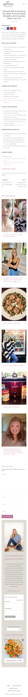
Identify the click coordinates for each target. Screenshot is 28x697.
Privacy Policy (14, 688)
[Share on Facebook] (8, 28)
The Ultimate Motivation (11, 323)
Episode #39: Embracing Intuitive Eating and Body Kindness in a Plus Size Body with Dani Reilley (13, 451)
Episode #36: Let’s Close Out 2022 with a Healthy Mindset (20, 183)
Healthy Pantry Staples (11, 407)
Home (8, 685)
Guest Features (17, 685)
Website (4, 511)
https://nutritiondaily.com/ (10, 98)
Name (4, 497)
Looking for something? (14, 626)
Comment (5, 474)
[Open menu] (23, 4)
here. (19, 591)
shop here (19, 125)
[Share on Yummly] (15, 28)
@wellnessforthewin (10, 158)
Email (4, 504)
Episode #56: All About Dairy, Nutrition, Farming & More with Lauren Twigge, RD (13, 279)
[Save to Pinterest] (11, 28)
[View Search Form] (25, 3)
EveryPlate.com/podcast (11, 115)
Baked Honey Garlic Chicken (14, 660)
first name (7, 601)
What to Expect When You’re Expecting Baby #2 (7, 183)
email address (8, 608)
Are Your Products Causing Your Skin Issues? (12, 235)
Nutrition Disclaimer (14, 690)
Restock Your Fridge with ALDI (13, 365)
